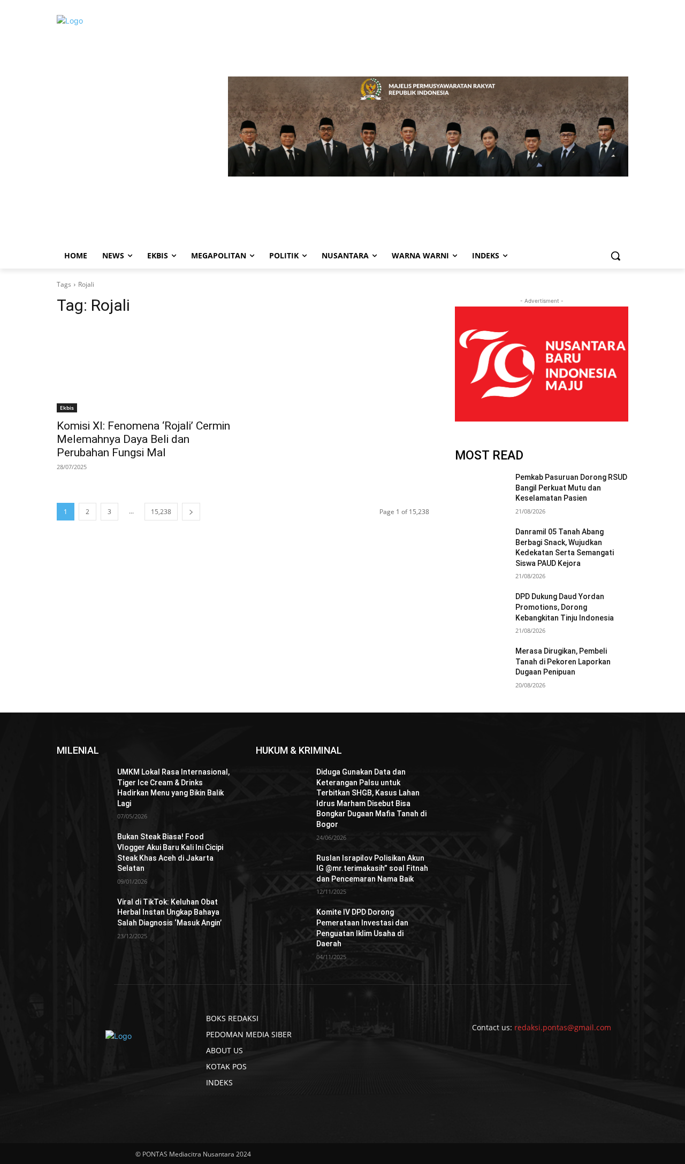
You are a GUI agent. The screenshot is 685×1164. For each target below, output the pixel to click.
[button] (615, 256)
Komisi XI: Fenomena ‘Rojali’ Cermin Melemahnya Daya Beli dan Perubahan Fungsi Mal (143, 439)
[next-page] (191, 511)
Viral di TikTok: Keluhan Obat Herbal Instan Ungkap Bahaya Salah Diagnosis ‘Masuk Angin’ (169, 912)
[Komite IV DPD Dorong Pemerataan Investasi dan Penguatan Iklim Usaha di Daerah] (282, 925)
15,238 (161, 511)
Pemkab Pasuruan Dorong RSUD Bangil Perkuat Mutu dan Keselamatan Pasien (571, 487)
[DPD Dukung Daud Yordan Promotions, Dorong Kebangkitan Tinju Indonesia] (481, 610)
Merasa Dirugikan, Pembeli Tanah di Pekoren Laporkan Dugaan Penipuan (563, 661)
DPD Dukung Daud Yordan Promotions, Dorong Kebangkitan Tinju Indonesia (564, 607)
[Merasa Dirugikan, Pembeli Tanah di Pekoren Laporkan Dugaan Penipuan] (481, 664)
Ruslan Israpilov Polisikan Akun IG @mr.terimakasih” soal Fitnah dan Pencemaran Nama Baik (372, 868)
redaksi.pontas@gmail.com (562, 1027)
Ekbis (67, 407)
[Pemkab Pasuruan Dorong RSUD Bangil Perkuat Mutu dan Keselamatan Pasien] (481, 490)
